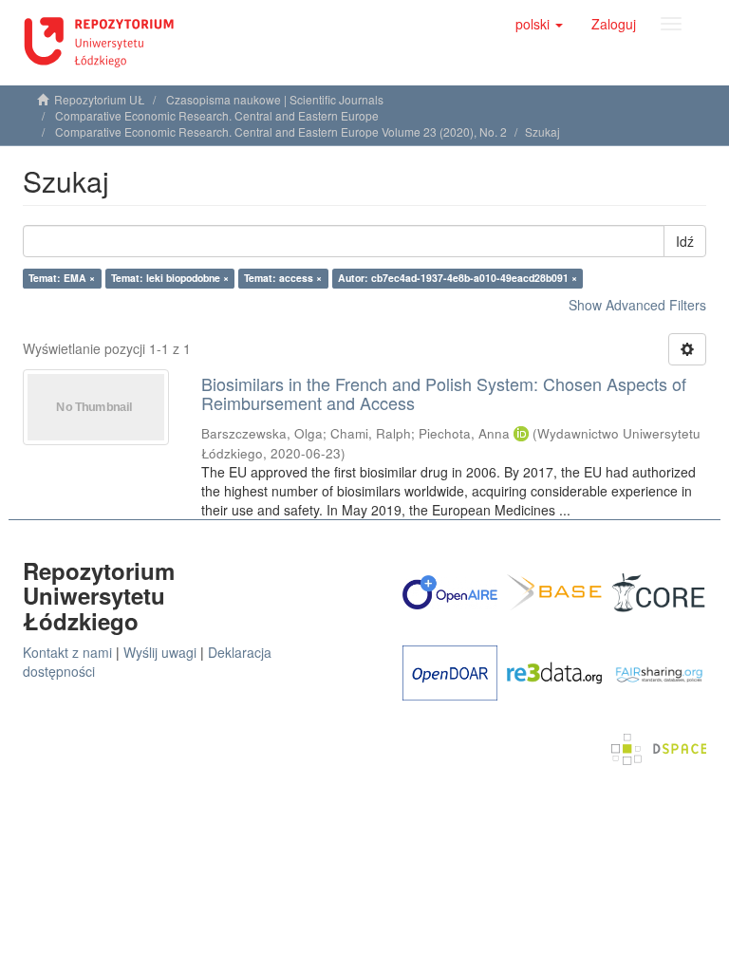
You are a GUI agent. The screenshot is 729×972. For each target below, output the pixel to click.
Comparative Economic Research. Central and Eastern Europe (217, 115)
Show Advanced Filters (637, 304)
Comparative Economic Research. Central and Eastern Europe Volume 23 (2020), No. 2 (281, 131)
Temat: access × (283, 278)
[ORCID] (521, 433)
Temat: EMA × (61, 278)
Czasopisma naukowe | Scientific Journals (274, 99)
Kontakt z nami (67, 652)
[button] (539, 23)
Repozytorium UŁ (99, 99)
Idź (685, 241)
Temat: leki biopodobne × (170, 278)
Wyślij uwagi (159, 652)
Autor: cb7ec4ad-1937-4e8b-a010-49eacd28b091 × (457, 278)
